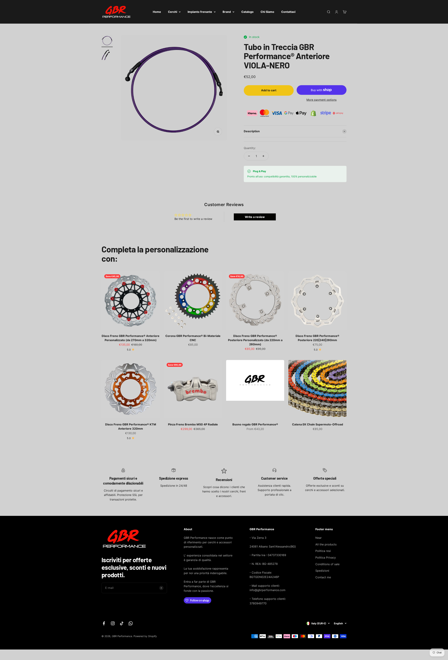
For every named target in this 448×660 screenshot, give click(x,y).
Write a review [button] (255, 217)
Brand (227, 11)
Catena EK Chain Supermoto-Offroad (317, 424)
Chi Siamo (267, 11)
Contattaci (288, 11)
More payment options (321, 99)
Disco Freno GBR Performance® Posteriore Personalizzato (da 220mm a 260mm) (255, 340)
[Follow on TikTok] (121, 623)
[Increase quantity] (263, 156)
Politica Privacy (325, 557)
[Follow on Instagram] (112, 623)
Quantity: (250, 148)
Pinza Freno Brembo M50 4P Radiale (193, 424)
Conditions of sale (327, 564)
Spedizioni (322, 570)
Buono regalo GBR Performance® (255, 424)
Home (157, 11)
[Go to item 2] (107, 55)
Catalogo (247, 11)
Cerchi (172, 11)
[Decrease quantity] (249, 156)
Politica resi (323, 551)
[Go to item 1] (107, 41)
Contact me (323, 577)
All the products (326, 544)
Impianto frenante (200, 11)
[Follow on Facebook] (104, 623)
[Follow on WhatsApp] (130, 623)
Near (318, 537)
